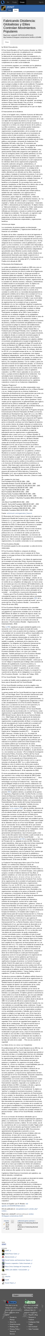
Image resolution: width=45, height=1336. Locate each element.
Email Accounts (15, 1324)
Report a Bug (33, 1315)
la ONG (8, 627)
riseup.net (8, 1308)
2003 (9, 792)
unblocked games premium (26, 1221)
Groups (22, 2)
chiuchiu (6, 1221)
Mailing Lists (14, 1326)
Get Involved (33, 1326)
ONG (35, 598)
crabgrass (29, 1308)
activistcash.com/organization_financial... (20, 513)
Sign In (41, 2)
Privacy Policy (14, 1329)
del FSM (22, 839)
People (14, 2)
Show (7, 42)
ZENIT (10, 7)
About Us (13, 1322)
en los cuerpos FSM (16, 808)
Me (8, 2)
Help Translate (34, 1329)
